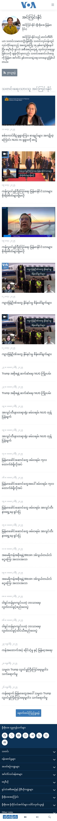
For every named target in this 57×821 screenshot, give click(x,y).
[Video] (25, 817)
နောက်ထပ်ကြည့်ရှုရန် (28, 713)
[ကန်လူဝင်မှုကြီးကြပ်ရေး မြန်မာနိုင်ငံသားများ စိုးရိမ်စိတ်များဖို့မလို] (28, 166)
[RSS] (39, 735)
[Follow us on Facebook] (5, 735)
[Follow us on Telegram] (32, 735)
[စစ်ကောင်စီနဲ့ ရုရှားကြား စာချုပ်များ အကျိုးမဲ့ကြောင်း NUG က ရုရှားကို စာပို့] (28, 111)
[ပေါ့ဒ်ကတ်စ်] (46, 735)
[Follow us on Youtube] (18, 735)
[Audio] (37, 817)
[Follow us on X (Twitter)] (11, 735)
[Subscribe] (5, 742)
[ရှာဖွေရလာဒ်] (49, 817)
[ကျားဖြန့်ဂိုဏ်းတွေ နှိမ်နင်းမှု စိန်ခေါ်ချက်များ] (28, 278)
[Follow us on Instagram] (25, 735)
